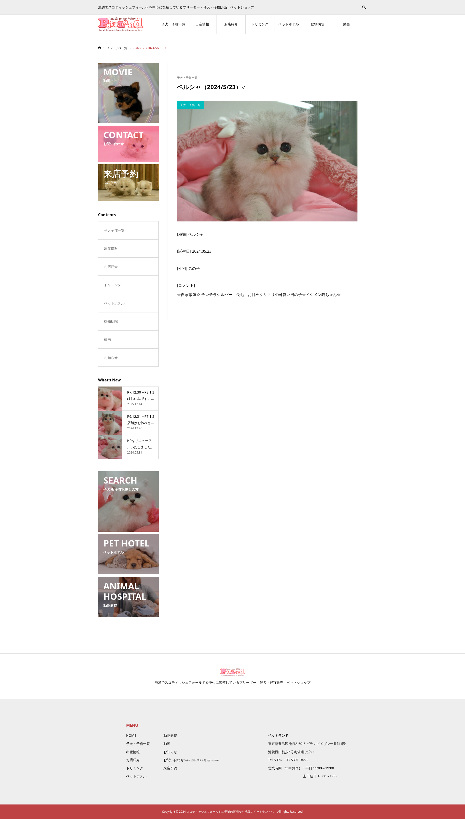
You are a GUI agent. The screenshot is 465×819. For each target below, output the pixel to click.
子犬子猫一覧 (114, 230)
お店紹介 (231, 24)
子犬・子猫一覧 (173, 24)
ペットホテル (289, 24)
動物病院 (317, 24)
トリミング (259, 24)
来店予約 (170, 768)
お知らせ (111, 357)
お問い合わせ (173, 760)
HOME (131, 735)
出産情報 (202, 24)
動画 (346, 24)
